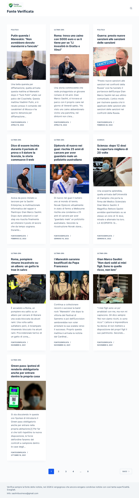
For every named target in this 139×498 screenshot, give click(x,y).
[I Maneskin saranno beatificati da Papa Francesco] (69, 285)
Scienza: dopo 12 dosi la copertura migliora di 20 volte (112, 149)
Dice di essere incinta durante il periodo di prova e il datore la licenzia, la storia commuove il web (25, 152)
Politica (15, 30)
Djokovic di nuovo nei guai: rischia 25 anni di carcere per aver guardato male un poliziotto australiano (69, 152)
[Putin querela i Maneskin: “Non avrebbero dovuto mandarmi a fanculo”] (26, 65)
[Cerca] (131, 8)
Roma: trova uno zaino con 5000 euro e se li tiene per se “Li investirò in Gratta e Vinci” (68, 42)
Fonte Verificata (20, 11)
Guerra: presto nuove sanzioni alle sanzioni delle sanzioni (111, 39)
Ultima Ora (59, 30)
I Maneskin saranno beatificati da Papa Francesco (67, 263)
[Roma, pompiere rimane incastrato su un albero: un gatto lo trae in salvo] (26, 288)
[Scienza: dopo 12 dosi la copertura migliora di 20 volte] (112, 171)
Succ (124, 471)
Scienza (100, 140)
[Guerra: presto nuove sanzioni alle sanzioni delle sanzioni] (112, 61)
